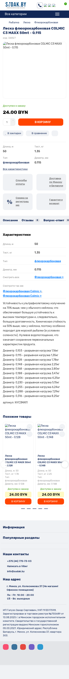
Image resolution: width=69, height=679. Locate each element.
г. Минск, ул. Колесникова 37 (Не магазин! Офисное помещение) (32, 588)
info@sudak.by (16, 571)
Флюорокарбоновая (46, 22)
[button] (4, 464)
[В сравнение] (29, 434)
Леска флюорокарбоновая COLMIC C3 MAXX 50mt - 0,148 (50, 461)
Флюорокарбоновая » (49, 277)
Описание (10, 220)
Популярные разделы (21, 538)
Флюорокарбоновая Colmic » (22, 291)
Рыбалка (14, 22)
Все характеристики (15, 169)
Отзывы (30, 220)
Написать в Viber (17, 566)
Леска (26, 22)
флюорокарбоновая (16, 162)
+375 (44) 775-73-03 (19, 561)
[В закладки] (29, 427)
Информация (14, 527)
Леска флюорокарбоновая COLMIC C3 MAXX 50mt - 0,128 (18, 461)
